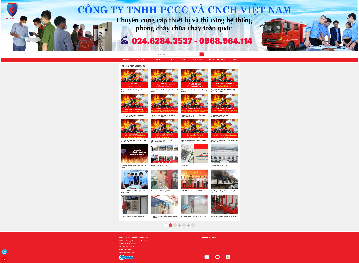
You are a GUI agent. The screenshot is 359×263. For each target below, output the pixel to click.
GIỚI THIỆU (141, 59)
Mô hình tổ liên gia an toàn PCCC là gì (193, 191)
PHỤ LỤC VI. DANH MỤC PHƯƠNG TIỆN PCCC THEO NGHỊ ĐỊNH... (133, 116)
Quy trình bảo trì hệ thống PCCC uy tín (133, 216)
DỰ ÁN (170, 59)
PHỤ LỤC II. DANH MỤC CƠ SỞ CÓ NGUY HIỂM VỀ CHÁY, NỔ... (193, 141)
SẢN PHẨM (156, 59)
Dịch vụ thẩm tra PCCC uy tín (220, 165)
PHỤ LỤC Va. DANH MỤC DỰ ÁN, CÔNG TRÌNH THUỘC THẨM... (193, 116)
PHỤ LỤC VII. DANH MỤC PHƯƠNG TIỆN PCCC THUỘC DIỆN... (223, 90)
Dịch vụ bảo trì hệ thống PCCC (160, 191)
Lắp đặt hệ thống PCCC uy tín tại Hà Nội (193, 216)
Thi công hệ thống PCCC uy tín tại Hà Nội (224, 216)
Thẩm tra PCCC (186, 165)
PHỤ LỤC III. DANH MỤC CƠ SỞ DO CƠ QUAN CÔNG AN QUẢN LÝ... (163, 141)
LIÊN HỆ (234, 59)
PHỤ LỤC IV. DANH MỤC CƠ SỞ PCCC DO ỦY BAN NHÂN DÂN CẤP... (133, 141)
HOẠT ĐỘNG (197, 59)
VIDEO (183, 59)
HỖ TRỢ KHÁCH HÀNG (216, 59)
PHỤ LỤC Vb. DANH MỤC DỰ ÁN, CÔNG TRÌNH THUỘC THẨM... (163, 116)
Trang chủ (126, 59)
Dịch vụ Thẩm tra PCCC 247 (159, 165)
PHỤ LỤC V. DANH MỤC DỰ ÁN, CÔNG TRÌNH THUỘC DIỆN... (223, 116)
